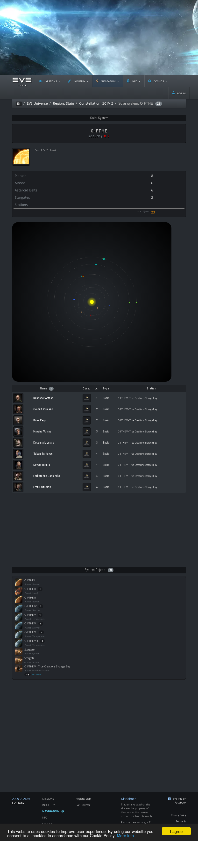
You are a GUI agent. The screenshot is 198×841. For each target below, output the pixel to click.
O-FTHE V (30, 614)
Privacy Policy (178, 815)
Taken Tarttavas (43, 453)
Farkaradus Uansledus (47, 476)
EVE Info (18, 803)
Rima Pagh (39, 420)
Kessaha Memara (43, 442)
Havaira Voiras (42, 431)
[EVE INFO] (21, 81)
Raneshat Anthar (43, 398)
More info (125, 835)
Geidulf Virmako (43, 409)
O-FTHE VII (30, 632)
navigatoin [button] (108, 81)
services (33, 674)
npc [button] (134, 81)
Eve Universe (83, 805)
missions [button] (51, 81)
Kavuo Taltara (41, 465)
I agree (176, 831)
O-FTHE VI (30, 623)
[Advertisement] (99, 37)
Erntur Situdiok (42, 487)
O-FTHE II (30, 589)
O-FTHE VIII (31, 641)
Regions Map (83, 798)
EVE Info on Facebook (179, 800)
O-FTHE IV (30, 606)
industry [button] (79, 81)
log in (181, 93)
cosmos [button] (159, 81)
